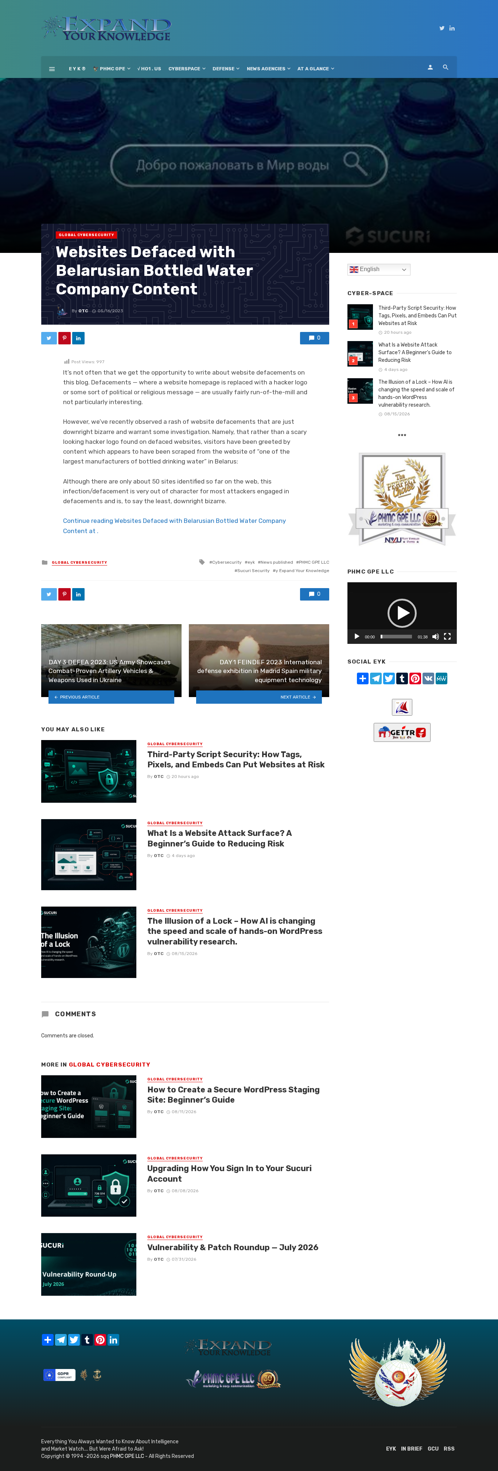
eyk (251, 562)
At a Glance (313, 68)
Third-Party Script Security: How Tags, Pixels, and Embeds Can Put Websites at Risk (236, 759)
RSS (449, 1449)
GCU (433, 1449)
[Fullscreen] (447, 636)
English (369, 269)
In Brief (412, 1449)
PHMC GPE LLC (314, 562)
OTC (83, 310)
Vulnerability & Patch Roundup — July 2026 (232, 1247)
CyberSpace (184, 68)
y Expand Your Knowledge (302, 570)
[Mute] (435, 636)
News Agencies (266, 68)
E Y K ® (77, 68)
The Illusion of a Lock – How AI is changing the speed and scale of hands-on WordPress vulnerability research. (234, 931)
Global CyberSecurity (86, 235)
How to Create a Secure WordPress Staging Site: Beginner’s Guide (233, 1094)
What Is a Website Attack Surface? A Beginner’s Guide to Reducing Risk (219, 838)
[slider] (396, 636)
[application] (402, 613)
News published (277, 562)
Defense (223, 68)
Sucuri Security (253, 570)
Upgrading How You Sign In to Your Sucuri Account (229, 1173)
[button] (402, 613)
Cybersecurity (227, 562)
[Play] (357, 636)
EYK (391, 1449)
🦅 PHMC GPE (109, 68)
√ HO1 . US (149, 68)
